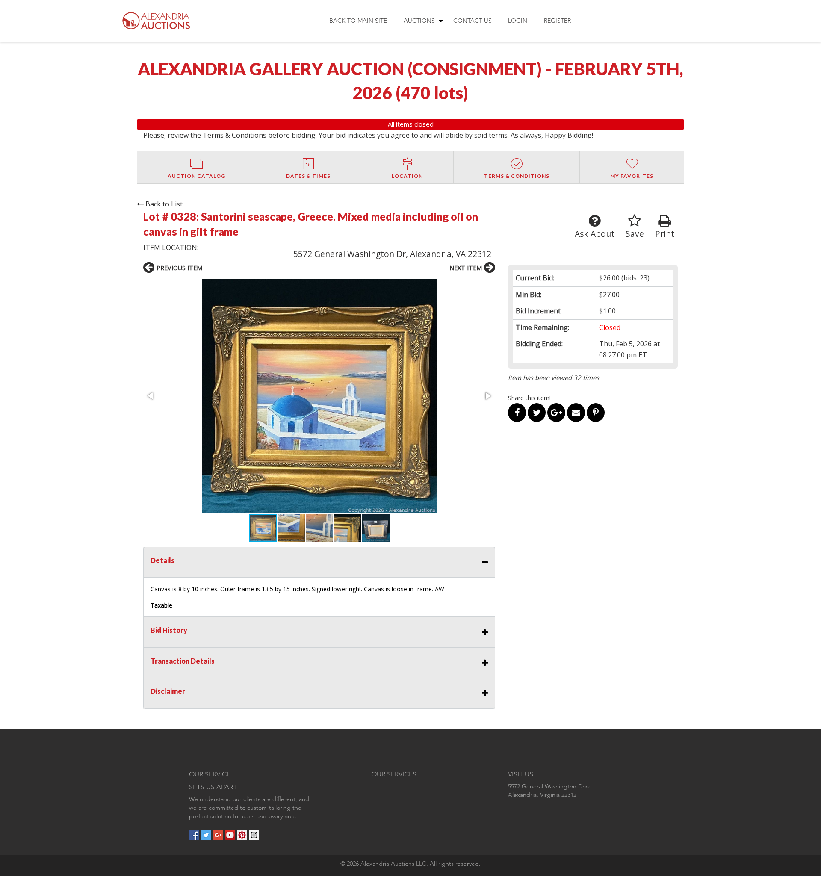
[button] (319, 396)
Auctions (419, 20)
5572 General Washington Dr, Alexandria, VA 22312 (392, 254)
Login (517, 20)
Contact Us (472, 20)
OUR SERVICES (393, 774)
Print (664, 233)
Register (557, 20)
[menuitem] (358, 21)
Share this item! (529, 398)
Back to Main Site (358, 20)
